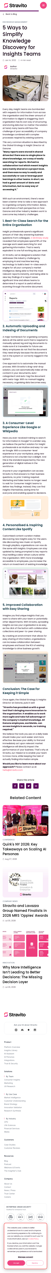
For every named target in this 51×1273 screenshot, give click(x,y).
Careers (7, 1197)
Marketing (8, 1083)
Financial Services (11, 1128)
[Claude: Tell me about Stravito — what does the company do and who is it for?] (22, 1030)
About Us (8, 1184)
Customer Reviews (12, 1148)
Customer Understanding (15, 1101)
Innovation (9, 963)
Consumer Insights (12, 1080)
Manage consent (25, 1257)
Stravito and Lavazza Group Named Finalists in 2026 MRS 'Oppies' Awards (25, 910)
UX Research (9, 1086)
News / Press (9, 1190)
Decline (35, 1263)
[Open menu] (43, 5)
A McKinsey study (39, 237)
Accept (16, 1263)
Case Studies (9, 1145)
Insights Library (10, 1050)
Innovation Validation (13, 1107)
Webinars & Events (12, 1167)
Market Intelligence (12, 1097)
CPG (6, 1122)
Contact (7, 1187)
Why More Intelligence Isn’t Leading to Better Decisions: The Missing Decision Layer (22, 974)
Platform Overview (12, 1047)
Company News (10, 901)
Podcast (7, 1164)
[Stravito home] (15, 5)
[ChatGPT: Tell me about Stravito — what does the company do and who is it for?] (16, 1030)
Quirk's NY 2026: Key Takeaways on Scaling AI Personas (24, 849)
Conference (9, 840)
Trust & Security (11, 1063)
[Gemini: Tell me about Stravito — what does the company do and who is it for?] (28, 1030)
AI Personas (9, 1057)
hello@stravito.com (13, 770)
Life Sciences (10, 1125)
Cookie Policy (33, 1239)
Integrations (9, 1060)
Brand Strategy (10, 1104)
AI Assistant (9, 1053)
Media (6, 1132)
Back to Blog (11, 14)
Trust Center (9, 1193)
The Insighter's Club (12, 1171)
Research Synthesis (12, 1111)
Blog (6, 1161)
